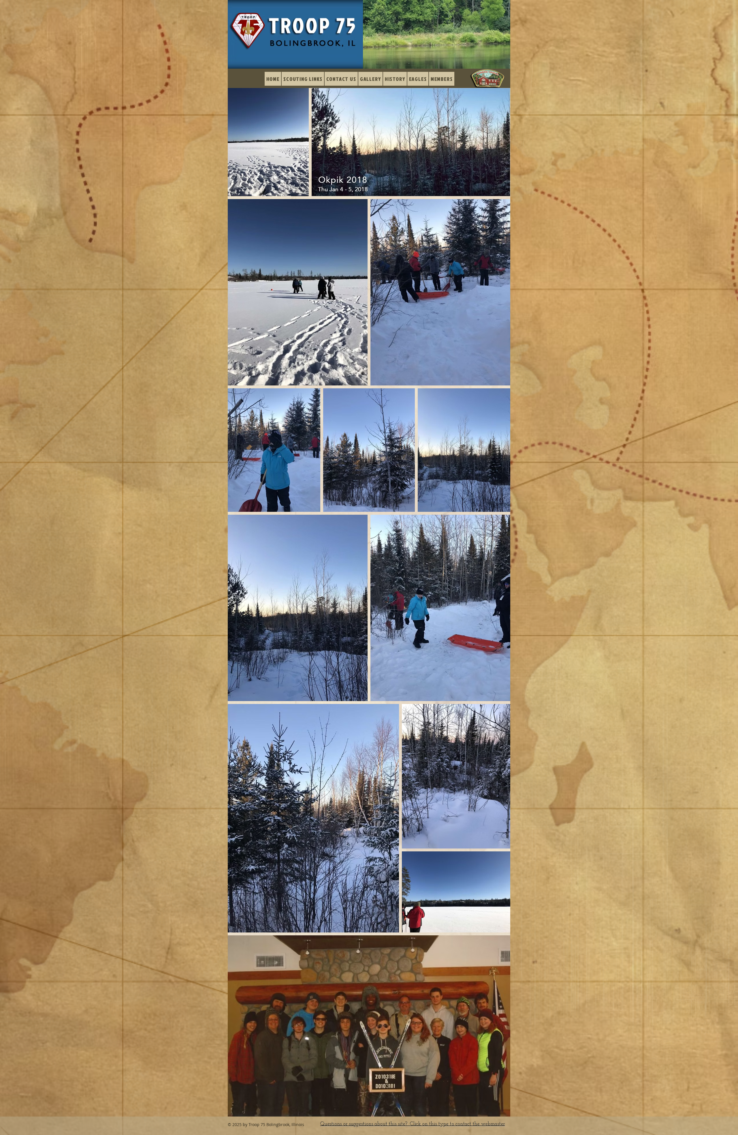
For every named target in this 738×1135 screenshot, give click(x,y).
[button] (370, 79)
